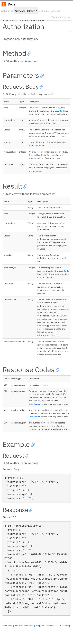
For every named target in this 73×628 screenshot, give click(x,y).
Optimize (44, 10)
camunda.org (8, 625)
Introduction (34, 404)
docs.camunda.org (27, 625)
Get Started (7, 10)
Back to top (65, 625)
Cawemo (55, 10)
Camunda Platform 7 (26, 10)
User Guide (60, 111)
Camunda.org (58, 17)
